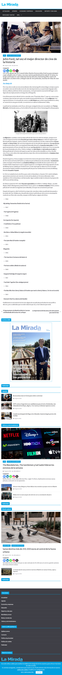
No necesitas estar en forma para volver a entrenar (27, 396)
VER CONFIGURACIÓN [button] (27, 672)
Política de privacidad (7, 638)
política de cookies (22, 669)
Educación (38, 11)
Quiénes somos (5, 631)
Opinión (14, 11)
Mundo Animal (6, 545)
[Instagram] (14, 70)
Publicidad (4, 645)
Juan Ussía (15, 65)
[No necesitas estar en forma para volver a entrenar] (6, 397)
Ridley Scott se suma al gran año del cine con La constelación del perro (32, 495)
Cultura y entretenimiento (14, 55)
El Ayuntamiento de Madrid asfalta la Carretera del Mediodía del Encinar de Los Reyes (16, 311)
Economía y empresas (26, 11)
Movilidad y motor (8, 15)
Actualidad (6, 11)
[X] (17, 70)
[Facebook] (4, 70)
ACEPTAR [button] (39, 672)
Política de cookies (6, 641)
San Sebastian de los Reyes (18, 545)
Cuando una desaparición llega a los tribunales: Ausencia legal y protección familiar (34, 415)
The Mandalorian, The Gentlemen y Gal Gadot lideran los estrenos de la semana (28, 466)
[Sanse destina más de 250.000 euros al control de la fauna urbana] (31, 527)
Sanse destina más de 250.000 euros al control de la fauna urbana (29, 550)
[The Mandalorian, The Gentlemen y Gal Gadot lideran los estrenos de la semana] (31, 443)
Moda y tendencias (6, 618)
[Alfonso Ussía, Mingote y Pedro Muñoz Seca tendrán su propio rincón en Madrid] (6, 487)
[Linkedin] (7, 70)
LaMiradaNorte (16, 471)
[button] (21, 15)
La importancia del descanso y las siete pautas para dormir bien (45, 311)
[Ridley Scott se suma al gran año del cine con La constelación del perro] (6, 496)
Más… (18, 15)
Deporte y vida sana (51, 11)
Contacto (4, 635)
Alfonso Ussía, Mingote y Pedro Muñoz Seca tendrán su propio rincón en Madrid (35, 486)
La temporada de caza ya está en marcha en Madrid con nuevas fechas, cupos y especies (34, 570)
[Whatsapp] (10, 70)
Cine (4, 55)
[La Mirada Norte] (12, 656)
